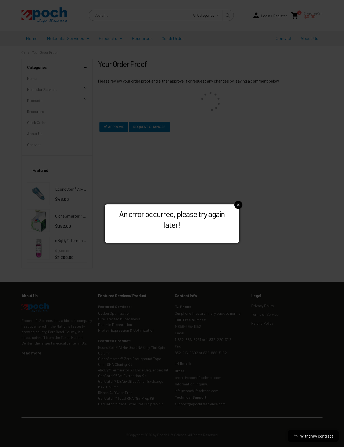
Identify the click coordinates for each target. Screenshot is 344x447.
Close (238, 205)
